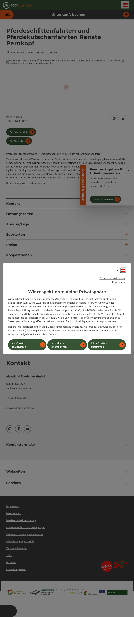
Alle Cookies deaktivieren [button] (18, 344)
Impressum (118, 281)
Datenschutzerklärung (112, 278)
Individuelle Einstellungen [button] (59, 344)
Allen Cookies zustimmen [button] (99, 344)
